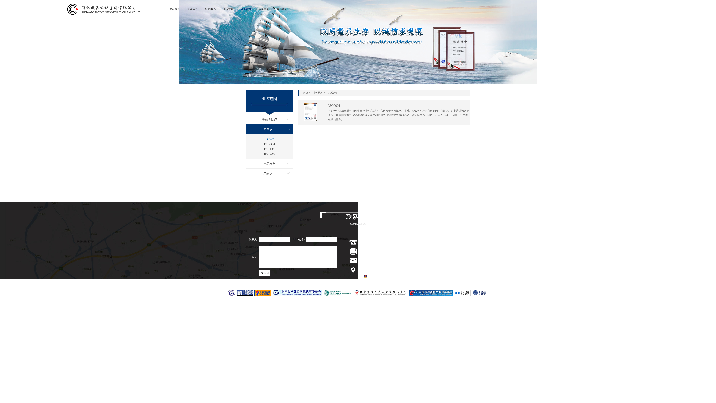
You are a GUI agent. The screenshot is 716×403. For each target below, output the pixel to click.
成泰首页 (174, 9)
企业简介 (192, 9)
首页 (305, 92)
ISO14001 (269, 149)
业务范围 (246, 9)
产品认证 (269, 173)
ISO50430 (269, 144)
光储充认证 (269, 119)
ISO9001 (269, 139)
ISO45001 (269, 153)
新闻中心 (210, 9)
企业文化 (228, 9)
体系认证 (269, 129)
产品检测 (269, 163)
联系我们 (282, 9)
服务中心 (264, 9)
